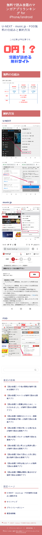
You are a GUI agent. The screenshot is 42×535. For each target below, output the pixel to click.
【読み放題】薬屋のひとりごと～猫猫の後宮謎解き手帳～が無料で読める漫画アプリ (22, 419)
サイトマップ (12, 502)
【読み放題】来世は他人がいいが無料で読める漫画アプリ (22, 464)
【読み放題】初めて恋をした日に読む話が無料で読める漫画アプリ (22, 456)
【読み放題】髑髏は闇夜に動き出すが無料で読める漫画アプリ (22, 473)
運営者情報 (11, 513)
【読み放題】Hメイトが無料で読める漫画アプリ (22, 397)
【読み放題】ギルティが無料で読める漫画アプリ (22, 438)
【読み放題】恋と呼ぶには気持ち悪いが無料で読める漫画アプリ (22, 447)
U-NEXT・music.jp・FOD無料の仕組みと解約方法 (22, 494)
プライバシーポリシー (15, 508)
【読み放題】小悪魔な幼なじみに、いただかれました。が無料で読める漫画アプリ (22, 407)
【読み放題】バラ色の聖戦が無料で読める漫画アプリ (22, 388)
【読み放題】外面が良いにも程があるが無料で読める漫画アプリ (22, 429)
